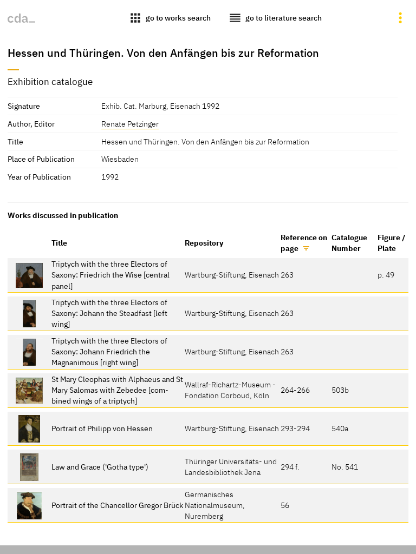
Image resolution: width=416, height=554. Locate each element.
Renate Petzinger (130, 123)
